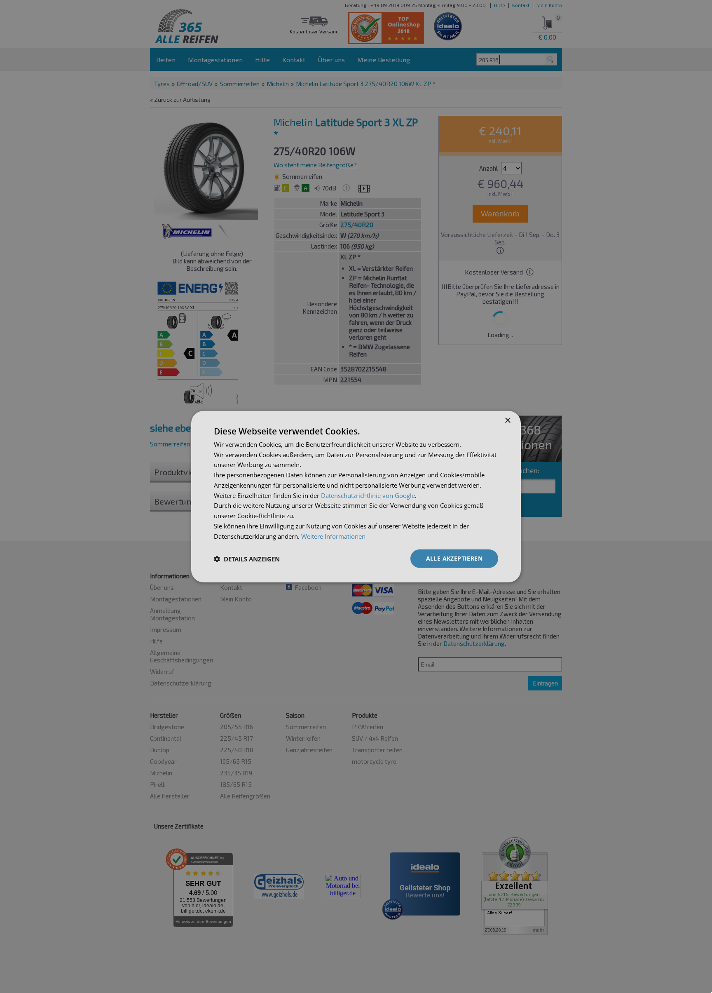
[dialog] (356, 496)
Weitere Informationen (333, 536)
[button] (247, 558)
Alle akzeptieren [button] (454, 558)
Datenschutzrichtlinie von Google (368, 495)
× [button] (507, 420)
